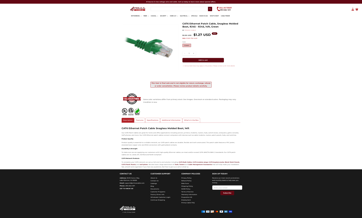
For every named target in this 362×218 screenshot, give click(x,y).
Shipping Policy (187, 186)
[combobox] (181, 9)
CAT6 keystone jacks (216, 162)
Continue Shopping (158, 200)
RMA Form (185, 183)
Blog (152, 186)
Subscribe (227, 193)
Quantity (185, 49)
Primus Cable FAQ (188, 203)
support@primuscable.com (134, 183)
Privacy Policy (186, 178)
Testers (182, 164)
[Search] (210, 9)
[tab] (128, 120)
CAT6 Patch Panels (129, 164)
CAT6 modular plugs (200, 162)
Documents (155, 189)
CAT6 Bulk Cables (185, 162)
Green (186, 45)
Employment (186, 200)
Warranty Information (189, 194)
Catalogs (154, 183)
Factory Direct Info (157, 194)
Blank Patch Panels (232, 162)
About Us (154, 178)
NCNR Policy (185, 189)
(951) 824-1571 (130, 186)
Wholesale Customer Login (160, 197)
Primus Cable (131, 212)
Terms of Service (187, 192)
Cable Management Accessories (200, 164)
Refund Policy (186, 181)
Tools (177, 164)
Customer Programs (158, 192)
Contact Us (155, 181)
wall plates (144, 164)
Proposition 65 (186, 197)
